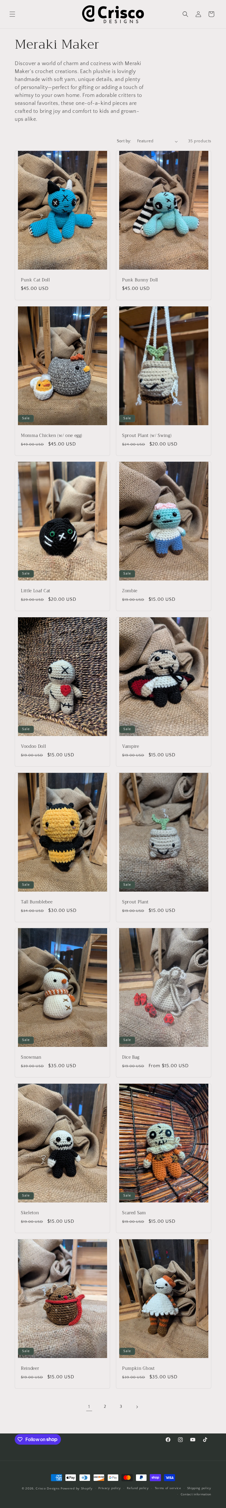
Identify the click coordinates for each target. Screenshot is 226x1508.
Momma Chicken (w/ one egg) (51, 435)
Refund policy (138, 1488)
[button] (12, 14)
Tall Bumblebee (36, 902)
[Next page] (136, 1406)
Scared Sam (134, 1213)
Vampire (130, 746)
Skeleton (30, 1213)
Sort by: (124, 141)
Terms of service (168, 1488)
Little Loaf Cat (35, 591)
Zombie (129, 591)
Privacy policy (109, 1488)
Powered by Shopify (77, 1488)
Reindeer (30, 1368)
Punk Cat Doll (35, 280)
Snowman (31, 1057)
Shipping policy (199, 1488)
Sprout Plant (135, 902)
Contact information (196, 1494)
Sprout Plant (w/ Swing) (147, 435)
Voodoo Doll (33, 746)
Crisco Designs (47, 1488)
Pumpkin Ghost (138, 1368)
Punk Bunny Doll (140, 280)
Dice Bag (130, 1057)
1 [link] (89, 1406)
